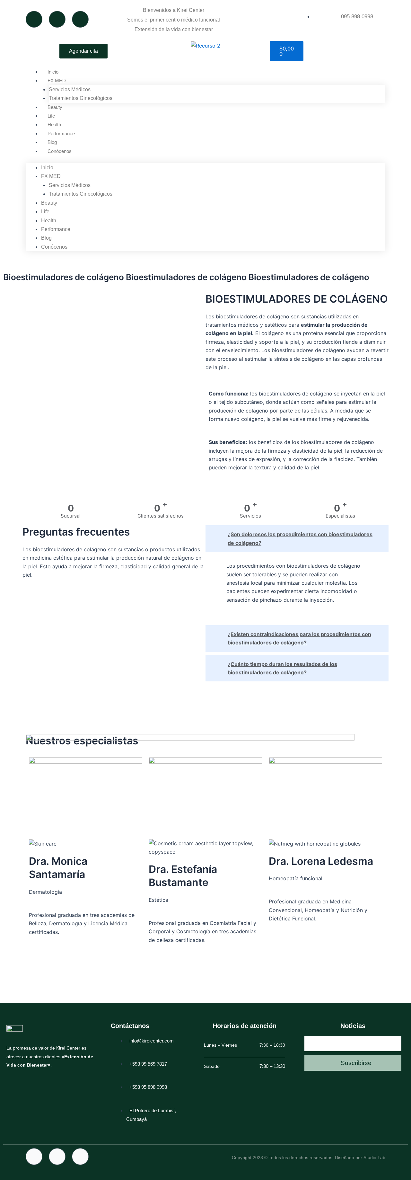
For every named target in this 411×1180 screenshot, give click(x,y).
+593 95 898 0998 (148, 1087)
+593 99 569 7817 (148, 1064)
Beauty (55, 107)
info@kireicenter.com (151, 1040)
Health (54, 124)
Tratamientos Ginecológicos (80, 98)
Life (51, 116)
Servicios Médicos (70, 89)
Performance (61, 133)
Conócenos (60, 151)
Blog (52, 142)
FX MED (57, 80)
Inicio (53, 72)
